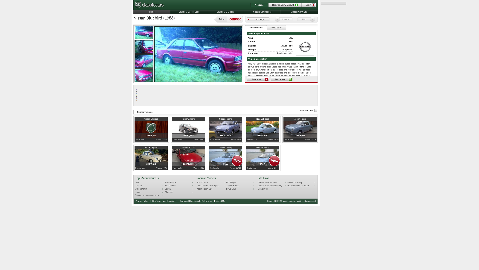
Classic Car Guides (225, 12)
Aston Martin (141, 189)
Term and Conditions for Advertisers (196, 201)
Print (281, 79)
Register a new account (283, 5)
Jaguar (168, 189)
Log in (308, 5)
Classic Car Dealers (262, 12)
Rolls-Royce (170, 182)
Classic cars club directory (270, 185)
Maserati (169, 192)
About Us (220, 201)
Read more (258, 79)
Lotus (138, 192)
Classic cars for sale (267, 182)
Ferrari (138, 185)
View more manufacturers (147, 195)
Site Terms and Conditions (164, 201)
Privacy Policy (141, 201)
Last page (258, 19)
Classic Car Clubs (299, 12)
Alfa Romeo (170, 185)
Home (152, 12)
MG (137, 182)
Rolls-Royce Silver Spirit (208, 185)
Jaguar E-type (232, 185)
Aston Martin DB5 (205, 189)
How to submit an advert (298, 185)
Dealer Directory (294, 182)
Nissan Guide (306, 111)
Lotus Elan (231, 189)
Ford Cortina (202, 182)
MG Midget (231, 182)
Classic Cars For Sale (189, 12)
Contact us (263, 189)
